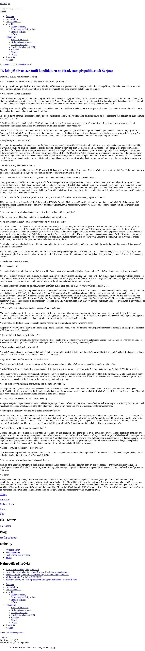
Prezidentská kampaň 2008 (23, 47)
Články (3, 494)
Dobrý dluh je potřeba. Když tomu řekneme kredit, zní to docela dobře (37, 572)
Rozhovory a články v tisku (23, 29)
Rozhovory (5, 499)
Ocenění (15, 49)
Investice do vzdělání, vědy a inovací (22, 569)
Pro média (10, 57)
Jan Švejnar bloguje (9, 538)
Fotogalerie (11, 37)
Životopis (10, 16)
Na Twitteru (5, 526)
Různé (14, 34)
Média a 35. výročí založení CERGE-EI (23, 577)
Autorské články (18, 26)
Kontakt (9, 60)
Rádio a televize (18, 32)
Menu (3, 11)
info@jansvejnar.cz (14, 632)
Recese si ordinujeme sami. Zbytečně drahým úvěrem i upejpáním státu (37, 574)
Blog (2, 514)
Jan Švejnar (5, 3)
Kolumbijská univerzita (21, 42)
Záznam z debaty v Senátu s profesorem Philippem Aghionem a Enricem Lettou (41, 579)
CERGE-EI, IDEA (19, 39)
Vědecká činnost (13, 21)
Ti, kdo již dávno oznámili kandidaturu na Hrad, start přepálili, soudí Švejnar (56, 71)
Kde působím (12, 19)
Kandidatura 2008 (19, 44)
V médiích (10, 24)
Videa (14, 55)
